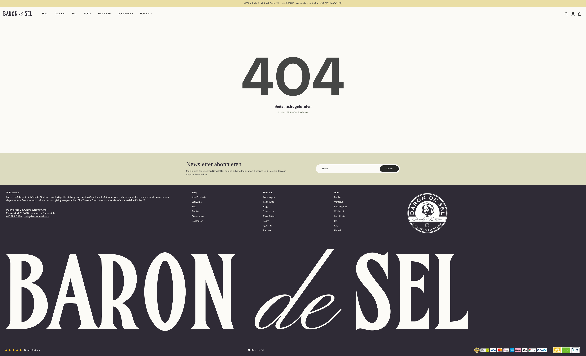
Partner (267, 230)
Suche (337, 197)
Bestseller (197, 220)
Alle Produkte (199, 197)
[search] (566, 14)
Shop (44, 13)
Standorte (268, 211)
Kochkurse (269, 201)
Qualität (267, 225)
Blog (265, 206)
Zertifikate (339, 216)
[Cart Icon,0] (579, 13)
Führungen (269, 197)
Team (266, 220)
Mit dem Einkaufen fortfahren (293, 112)
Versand (338, 201)
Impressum (340, 206)
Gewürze (60, 13)
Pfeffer (87, 13)
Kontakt (338, 230)
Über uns (145, 13)
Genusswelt (124, 13)
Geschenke (104, 13)
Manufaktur (269, 216)
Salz (74, 13)
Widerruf (339, 211)
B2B (336, 220)
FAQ (336, 225)
